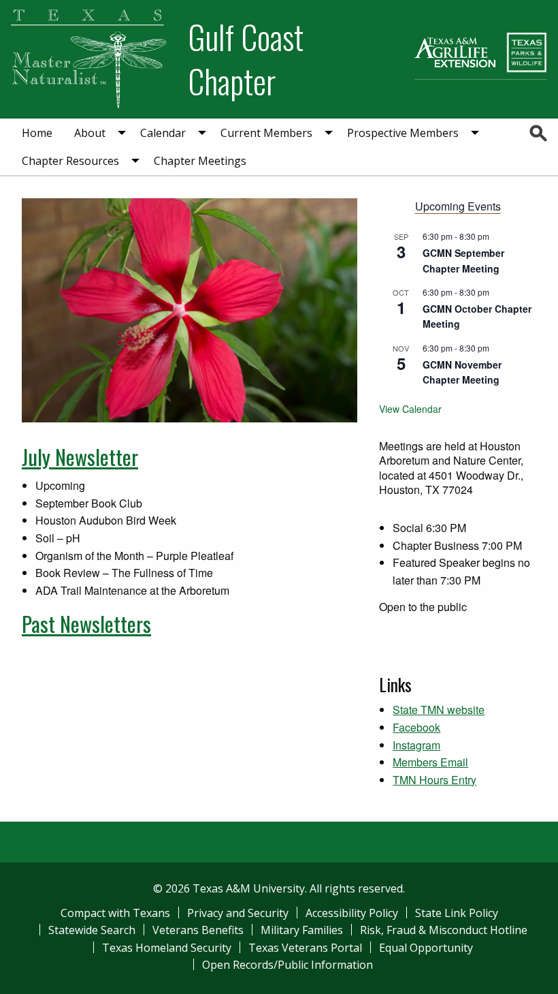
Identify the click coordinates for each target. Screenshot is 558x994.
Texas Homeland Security (166, 947)
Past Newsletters (86, 623)
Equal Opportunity (426, 947)
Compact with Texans (115, 912)
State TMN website (439, 709)
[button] (369, 310)
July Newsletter (80, 456)
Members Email (430, 762)
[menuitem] (37, 133)
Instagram (416, 745)
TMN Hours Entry (434, 780)
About (89, 132)
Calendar (163, 132)
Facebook (416, 727)
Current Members (266, 132)
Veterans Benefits (198, 929)
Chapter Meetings (200, 160)
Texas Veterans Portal (305, 947)
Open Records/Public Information (287, 964)
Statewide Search (91, 929)
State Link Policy (456, 912)
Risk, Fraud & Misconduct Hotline (443, 929)
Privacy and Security (238, 912)
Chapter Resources (70, 160)
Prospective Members (403, 132)
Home (37, 132)
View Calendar (410, 409)
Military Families (302, 929)
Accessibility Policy (352, 912)
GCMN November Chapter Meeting (462, 372)
